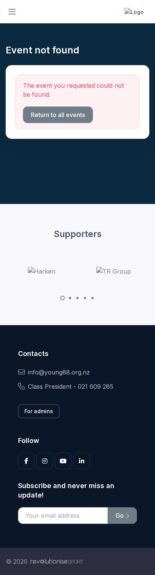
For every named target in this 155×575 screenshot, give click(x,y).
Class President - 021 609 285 (70, 386)
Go (120, 515)
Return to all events (58, 115)
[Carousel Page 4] (85, 298)
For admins (38, 411)
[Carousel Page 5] (92, 298)
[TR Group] (113, 271)
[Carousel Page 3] (77, 298)
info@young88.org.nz (59, 372)
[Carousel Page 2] (70, 298)
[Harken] (41, 271)
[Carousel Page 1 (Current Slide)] (62, 298)
